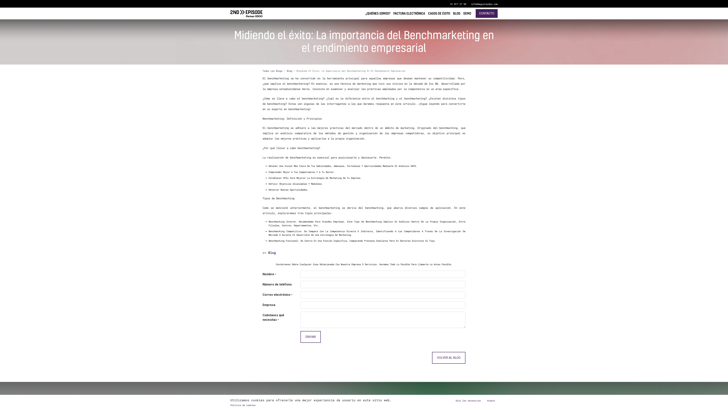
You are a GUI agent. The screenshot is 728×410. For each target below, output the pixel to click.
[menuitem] (467, 13)
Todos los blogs (272, 70)
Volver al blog (448, 358)
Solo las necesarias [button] (468, 400)
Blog (289, 70)
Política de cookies (243, 405)
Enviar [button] (310, 337)
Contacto (486, 13)
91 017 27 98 (458, 4)
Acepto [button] (491, 400)
